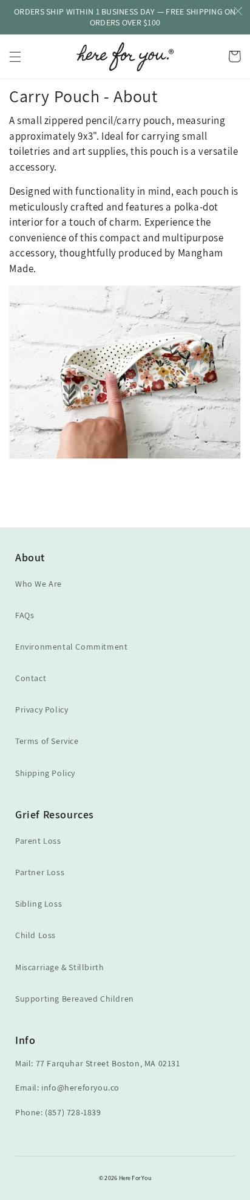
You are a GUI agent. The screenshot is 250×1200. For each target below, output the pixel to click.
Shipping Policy (45, 773)
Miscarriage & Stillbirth (59, 967)
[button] (15, 57)
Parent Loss (38, 840)
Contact (30, 678)
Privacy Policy (41, 709)
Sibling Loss (38, 903)
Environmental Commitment (71, 646)
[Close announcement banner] (238, 12)
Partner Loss (39, 872)
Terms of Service (47, 740)
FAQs (24, 615)
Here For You (135, 1178)
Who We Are (38, 583)
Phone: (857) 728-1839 (58, 1112)
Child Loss (35, 935)
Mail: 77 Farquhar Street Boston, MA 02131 (97, 1063)
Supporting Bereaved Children (74, 998)
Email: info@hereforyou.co (67, 1087)
